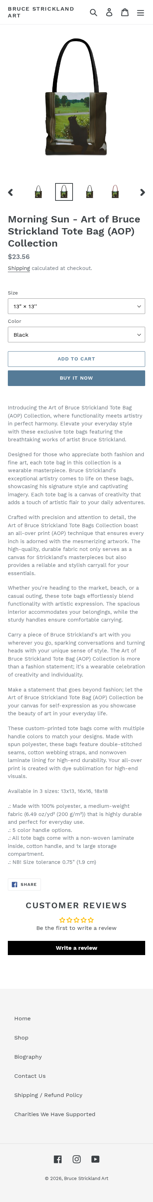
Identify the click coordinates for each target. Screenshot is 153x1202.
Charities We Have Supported (54, 1114)
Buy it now (76, 378)
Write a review (76, 947)
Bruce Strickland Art (41, 12)
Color (14, 321)
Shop (21, 1037)
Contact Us (30, 1076)
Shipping (19, 268)
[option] (38, 192)
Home (22, 1018)
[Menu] (140, 12)
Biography (28, 1056)
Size (13, 293)
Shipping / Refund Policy (48, 1095)
